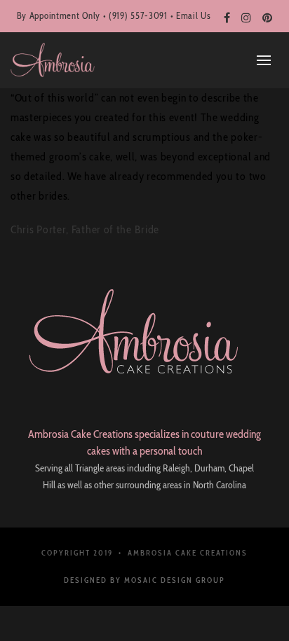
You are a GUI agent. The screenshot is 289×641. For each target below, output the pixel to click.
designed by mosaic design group (144, 580)
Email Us (193, 15)
